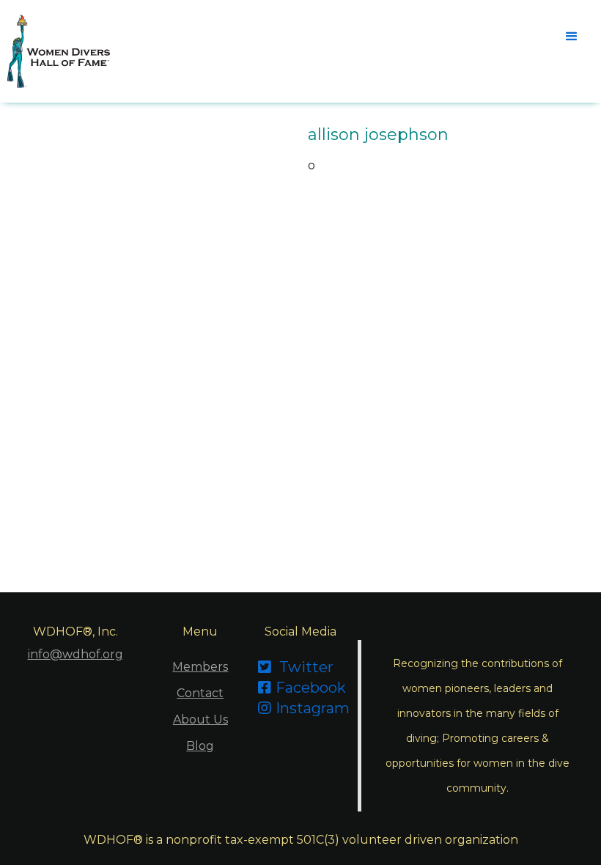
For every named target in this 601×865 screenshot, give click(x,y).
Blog (200, 746)
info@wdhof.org (75, 654)
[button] (572, 37)
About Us (200, 719)
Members (200, 667)
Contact (200, 693)
